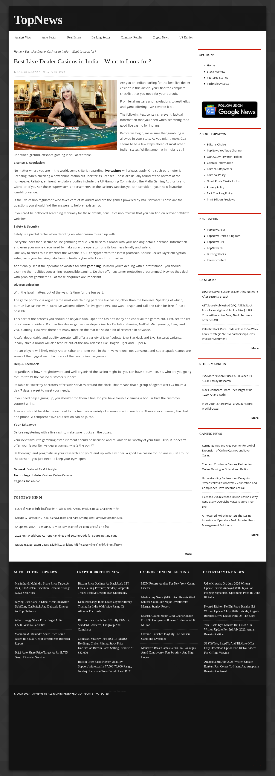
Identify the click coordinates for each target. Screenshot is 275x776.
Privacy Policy (215, 187)
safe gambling (90, 266)
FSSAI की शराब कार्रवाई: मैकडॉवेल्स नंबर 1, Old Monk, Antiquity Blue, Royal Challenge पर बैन (67, 509)
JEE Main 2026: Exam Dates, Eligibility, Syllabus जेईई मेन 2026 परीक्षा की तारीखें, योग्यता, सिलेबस (68, 544)
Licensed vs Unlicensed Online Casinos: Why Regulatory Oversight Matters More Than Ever (230, 501)
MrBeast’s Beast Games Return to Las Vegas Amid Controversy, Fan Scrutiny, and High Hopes (168, 652)
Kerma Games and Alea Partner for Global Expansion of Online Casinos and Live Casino (228, 450)
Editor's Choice (216, 144)
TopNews (38, 19)
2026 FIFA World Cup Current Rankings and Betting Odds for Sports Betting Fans (66, 535)
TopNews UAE (216, 242)
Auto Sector (49, 37)
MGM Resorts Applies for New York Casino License (168, 586)
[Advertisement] (137, 726)
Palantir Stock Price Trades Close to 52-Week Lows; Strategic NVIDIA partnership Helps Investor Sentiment (230, 334)
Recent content (216, 260)
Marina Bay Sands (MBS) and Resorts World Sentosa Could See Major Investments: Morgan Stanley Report (168, 601)
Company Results (131, 37)
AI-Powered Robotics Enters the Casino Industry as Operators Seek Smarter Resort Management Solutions (229, 520)
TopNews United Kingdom (223, 236)
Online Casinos (62, 475)
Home (18, 51)
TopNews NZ (215, 248)
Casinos (47, 475)
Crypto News (161, 37)
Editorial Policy (216, 175)
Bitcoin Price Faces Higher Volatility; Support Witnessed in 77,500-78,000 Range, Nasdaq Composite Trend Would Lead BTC (105, 666)
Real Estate (74, 37)
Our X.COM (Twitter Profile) (224, 157)
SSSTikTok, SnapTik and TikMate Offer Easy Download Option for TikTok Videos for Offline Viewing (230, 648)
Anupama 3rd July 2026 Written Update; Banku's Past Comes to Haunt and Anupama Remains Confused (231, 666)
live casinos (112, 170)
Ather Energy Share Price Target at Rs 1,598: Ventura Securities (38, 622)
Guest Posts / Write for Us (223, 181)
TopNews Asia (216, 229)
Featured (32, 469)
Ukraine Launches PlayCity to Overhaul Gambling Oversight (166, 636)
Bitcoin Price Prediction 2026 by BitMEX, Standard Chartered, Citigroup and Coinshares (104, 624)
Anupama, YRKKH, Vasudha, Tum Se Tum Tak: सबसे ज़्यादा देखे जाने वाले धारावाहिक (62, 527)
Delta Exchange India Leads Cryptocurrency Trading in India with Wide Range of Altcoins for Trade (105, 606)
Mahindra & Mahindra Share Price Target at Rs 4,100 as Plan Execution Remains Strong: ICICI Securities (42, 588)
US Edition (186, 37)
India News (33, 481)
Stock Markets (216, 71)
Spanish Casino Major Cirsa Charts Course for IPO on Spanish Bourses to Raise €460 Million (168, 620)
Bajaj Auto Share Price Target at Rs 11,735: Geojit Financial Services (42, 655)
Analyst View (23, 37)
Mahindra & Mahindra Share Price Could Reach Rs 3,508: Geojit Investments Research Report (42, 638)
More (188, 554)
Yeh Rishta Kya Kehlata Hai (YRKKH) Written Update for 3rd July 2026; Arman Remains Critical (229, 629)
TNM (42, 469)
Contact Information (220, 163)
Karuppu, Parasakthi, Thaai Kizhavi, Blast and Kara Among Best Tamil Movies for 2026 (68, 518)
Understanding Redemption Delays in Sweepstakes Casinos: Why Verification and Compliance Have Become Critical (229, 483)
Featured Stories (217, 78)
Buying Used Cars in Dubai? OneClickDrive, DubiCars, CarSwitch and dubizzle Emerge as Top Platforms (42, 606)
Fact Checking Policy (220, 193)
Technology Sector (219, 84)
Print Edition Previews (221, 199)
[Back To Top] (257, 762)
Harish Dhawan (29, 71)
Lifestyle (51, 469)
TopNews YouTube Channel (224, 150)
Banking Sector (101, 37)
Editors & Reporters (219, 169)
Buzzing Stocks (216, 254)
